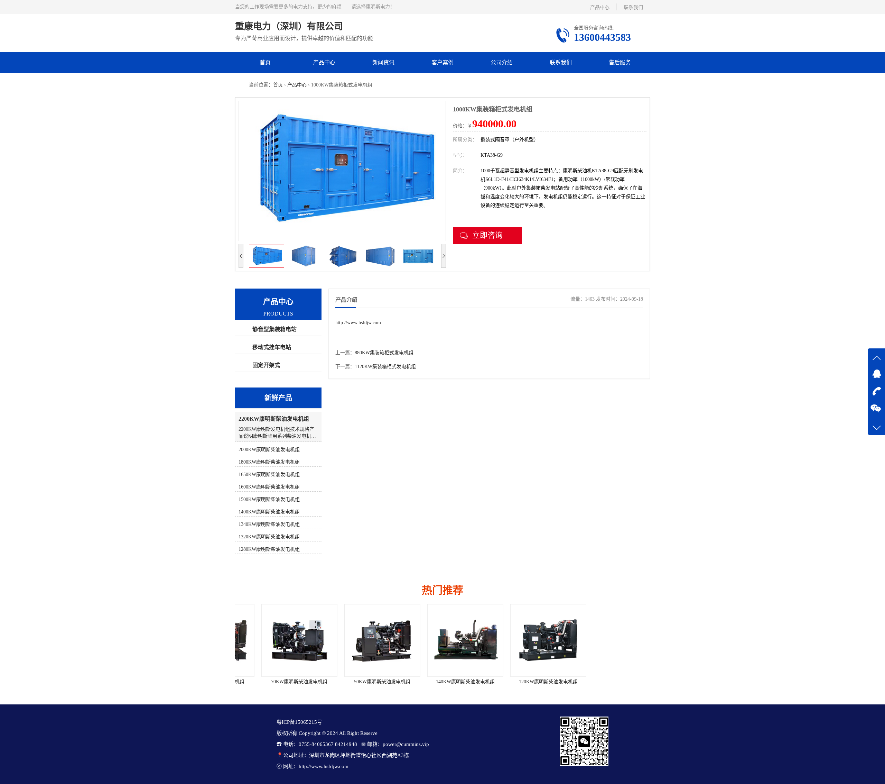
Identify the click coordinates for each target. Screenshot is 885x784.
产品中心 (599, 7)
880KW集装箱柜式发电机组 (384, 352)
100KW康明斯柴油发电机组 (608, 681)
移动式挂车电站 (271, 347)
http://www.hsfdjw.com (358, 322)
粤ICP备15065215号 (299, 722)
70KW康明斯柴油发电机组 (277, 681)
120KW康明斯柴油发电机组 (525, 681)
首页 (265, 62)
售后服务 (620, 62)
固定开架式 (266, 365)
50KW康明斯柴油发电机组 (360, 681)
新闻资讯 (383, 62)
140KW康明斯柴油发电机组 (442, 681)
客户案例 (442, 62)
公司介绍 (502, 62)
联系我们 (633, 7)
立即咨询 (487, 235)
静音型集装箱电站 (274, 329)
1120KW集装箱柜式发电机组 (385, 366)
